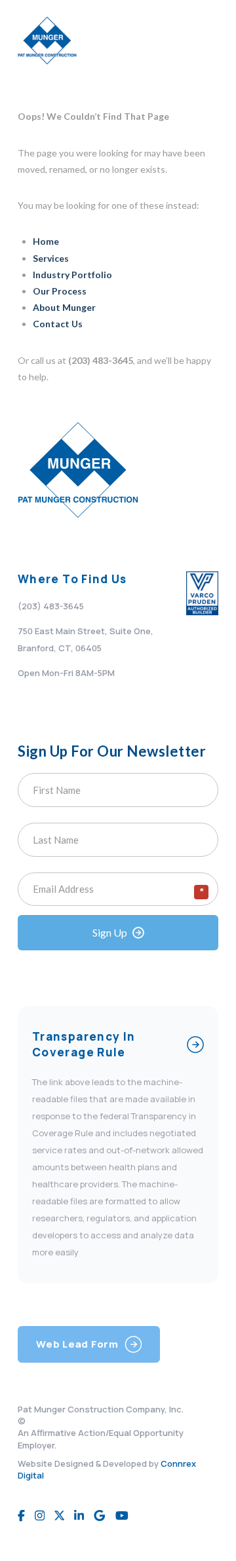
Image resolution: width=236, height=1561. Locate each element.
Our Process (60, 290)
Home (46, 241)
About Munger (64, 307)
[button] (204, 40)
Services (51, 258)
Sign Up (109, 932)
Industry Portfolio (72, 274)
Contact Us (58, 323)
